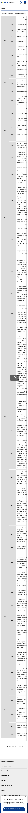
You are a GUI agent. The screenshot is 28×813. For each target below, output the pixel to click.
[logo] (9, 2)
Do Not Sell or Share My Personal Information (12, 809)
